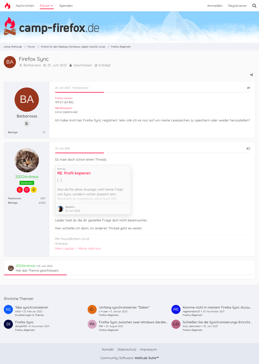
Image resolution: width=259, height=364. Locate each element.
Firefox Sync (24, 322)
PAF (101, 326)
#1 (248, 88)
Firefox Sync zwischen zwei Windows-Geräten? (134, 322)
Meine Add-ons (89, 248)
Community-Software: (129, 358)
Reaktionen (14, 198)
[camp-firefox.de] (129, 26)
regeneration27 (191, 311)
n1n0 (18, 311)
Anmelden (215, 6)
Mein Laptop (64, 248)
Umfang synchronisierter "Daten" (124, 307)
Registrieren (237, 6)
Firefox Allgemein (109, 314)
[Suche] (254, 5)
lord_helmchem (192, 326)
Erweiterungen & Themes (29, 314)
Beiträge (12, 132)
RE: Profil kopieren (74, 173)
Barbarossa (32, 65)
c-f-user (103, 311)
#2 (248, 148)
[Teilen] (251, 75)
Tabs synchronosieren (31, 307)
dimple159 (21, 326)
